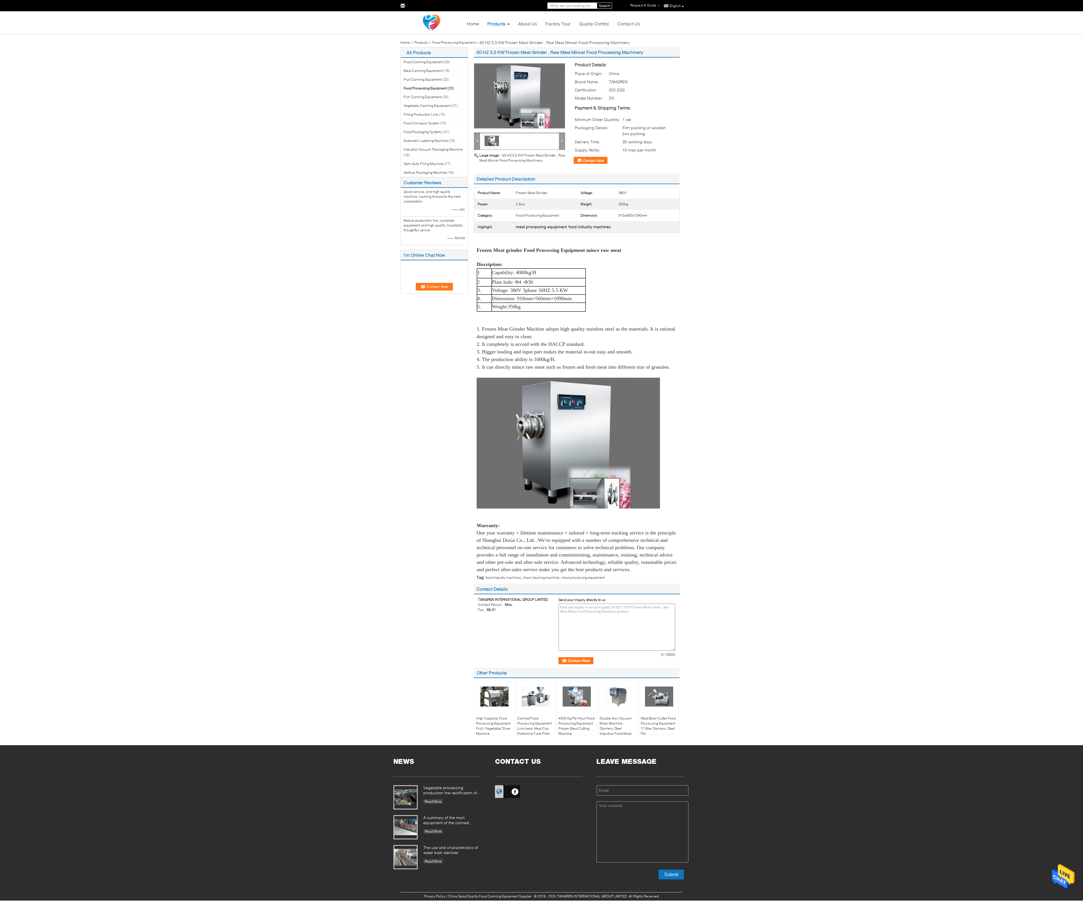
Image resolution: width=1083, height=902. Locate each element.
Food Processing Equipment (454, 42)
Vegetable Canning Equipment (427, 106)
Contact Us (628, 23)
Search (604, 6)
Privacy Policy (434, 896)
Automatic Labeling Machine (426, 140)
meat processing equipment (583, 577)
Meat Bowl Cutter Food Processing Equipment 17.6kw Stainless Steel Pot (658, 726)
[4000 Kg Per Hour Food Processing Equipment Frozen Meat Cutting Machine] (576, 697)
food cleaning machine (541, 577)
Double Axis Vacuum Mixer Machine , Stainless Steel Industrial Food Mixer (616, 726)
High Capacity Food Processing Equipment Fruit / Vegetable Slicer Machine (493, 726)
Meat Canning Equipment (423, 71)
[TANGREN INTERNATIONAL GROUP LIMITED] (431, 22)
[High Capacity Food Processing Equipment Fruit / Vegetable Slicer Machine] (494, 697)
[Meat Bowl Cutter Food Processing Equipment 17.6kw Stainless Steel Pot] (659, 697)
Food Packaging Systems (423, 132)
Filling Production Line (421, 114)
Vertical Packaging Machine (425, 172)
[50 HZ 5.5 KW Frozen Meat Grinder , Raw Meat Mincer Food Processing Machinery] (519, 96)
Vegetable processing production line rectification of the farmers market (450, 790)
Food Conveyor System (421, 123)
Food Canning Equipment (423, 62)
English (675, 6)
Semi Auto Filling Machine (424, 164)
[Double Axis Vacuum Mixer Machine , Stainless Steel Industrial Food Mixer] (618, 697)
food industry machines (503, 577)
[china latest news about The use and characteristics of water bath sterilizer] (405, 857)
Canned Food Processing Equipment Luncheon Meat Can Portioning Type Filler (534, 726)
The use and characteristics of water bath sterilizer (450, 850)
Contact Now (593, 160)
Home (473, 23)
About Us (527, 23)
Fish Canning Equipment (422, 97)
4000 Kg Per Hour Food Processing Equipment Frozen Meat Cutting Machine (576, 726)
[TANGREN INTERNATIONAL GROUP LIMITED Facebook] (515, 791)
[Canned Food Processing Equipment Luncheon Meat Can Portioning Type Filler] (535, 697)
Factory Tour (558, 23)
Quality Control (594, 23)
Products (496, 23)
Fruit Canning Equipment (423, 79)
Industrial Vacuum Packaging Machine (433, 149)
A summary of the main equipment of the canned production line (446, 820)
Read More (433, 801)
